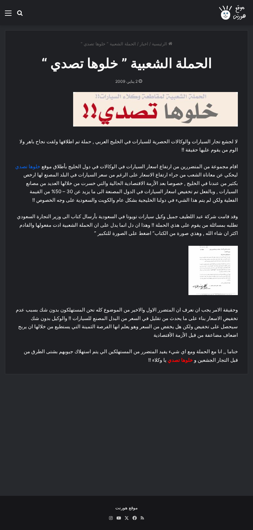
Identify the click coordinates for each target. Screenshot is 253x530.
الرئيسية (160, 43)
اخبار (144, 43)
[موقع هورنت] (233, 13)
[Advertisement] (126, 430)
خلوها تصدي (27, 166)
